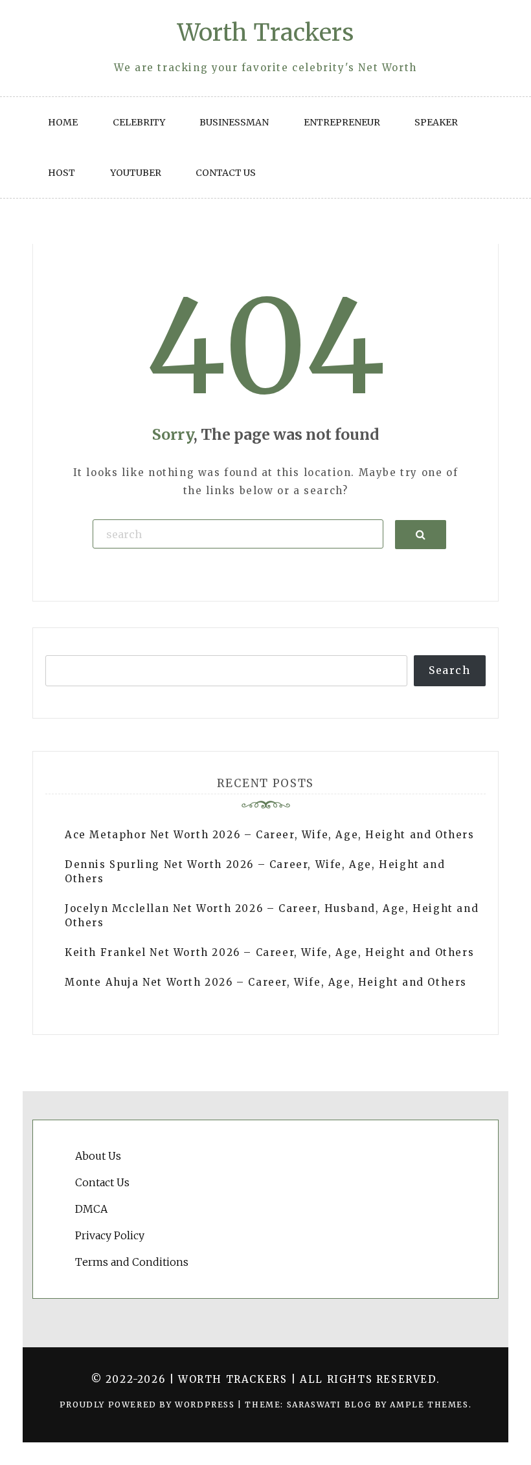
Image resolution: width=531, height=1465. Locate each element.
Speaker (436, 122)
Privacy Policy (109, 1235)
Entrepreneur (342, 122)
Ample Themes (429, 1404)
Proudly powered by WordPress (149, 1404)
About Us (98, 1155)
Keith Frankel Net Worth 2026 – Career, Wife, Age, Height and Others (269, 952)
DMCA (91, 1208)
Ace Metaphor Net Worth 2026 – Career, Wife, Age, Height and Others (270, 835)
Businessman (234, 122)
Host (61, 173)
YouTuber (135, 173)
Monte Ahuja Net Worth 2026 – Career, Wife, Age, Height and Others (266, 982)
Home (63, 122)
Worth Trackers (265, 32)
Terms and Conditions (131, 1261)
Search (450, 670)
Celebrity (139, 122)
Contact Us (226, 173)
